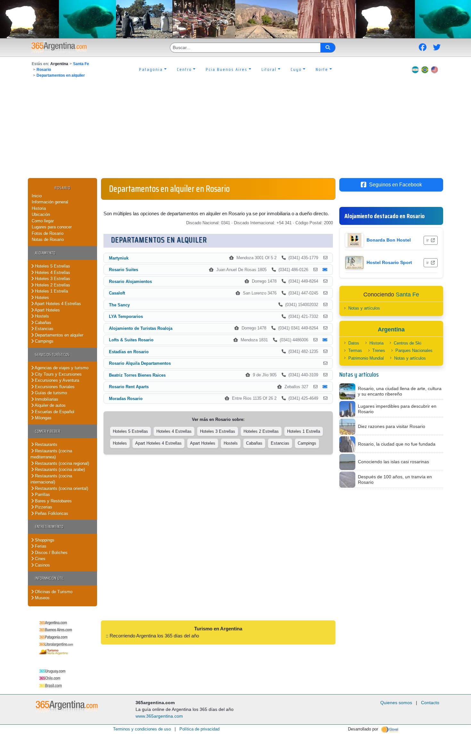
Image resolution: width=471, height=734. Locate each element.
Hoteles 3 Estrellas (52, 278)
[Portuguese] (425, 69)
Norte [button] (322, 69)
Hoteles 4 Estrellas (52, 272)
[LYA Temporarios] (325, 316)
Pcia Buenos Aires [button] (226, 69)
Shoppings (44, 540)
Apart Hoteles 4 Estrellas (57, 303)
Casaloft (117, 293)
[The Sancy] (325, 305)
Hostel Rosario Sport (389, 262)
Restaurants (45, 444)
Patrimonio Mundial (366, 358)
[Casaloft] (325, 293)
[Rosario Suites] (315, 270)
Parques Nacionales (414, 350)
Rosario (44, 69)
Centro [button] (184, 69)
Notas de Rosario (48, 239)
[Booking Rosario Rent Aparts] (325, 387)
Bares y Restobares (53, 501)
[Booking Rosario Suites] (325, 270)
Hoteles (41, 297)
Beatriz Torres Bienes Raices (137, 375)
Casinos (42, 565)
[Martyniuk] (325, 258)
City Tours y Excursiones (58, 374)
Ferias (40, 546)
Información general (50, 202)
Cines (39, 558)
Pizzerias (43, 507)
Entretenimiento (49, 526)
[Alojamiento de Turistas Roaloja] (325, 328)
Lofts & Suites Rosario (131, 339)
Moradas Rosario (126, 398)
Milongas (43, 417)
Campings (44, 341)
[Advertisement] (235, 130)
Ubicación (41, 214)
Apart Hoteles (47, 310)
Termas (355, 350)
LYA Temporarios (126, 316)
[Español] (415, 69)
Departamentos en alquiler (61, 75)
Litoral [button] (269, 69)
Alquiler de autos (50, 405)
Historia (39, 208)
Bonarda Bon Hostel (389, 240)
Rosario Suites (123, 269)
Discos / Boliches (51, 552)
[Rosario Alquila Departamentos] (325, 363)
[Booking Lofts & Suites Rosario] (325, 340)
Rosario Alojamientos (130, 281)
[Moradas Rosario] (325, 398)
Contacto (430, 702)
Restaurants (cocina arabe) (59, 469)
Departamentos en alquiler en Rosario (169, 189)
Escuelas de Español (54, 411)
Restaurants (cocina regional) (61, 463)
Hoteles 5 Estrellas (52, 266)
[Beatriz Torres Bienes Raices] (325, 375)
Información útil (49, 578)
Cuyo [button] (296, 69)
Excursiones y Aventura (56, 380)
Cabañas (42, 322)
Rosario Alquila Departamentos (140, 363)
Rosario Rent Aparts (129, 386)
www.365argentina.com (159, 716)
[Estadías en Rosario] (325, 351)
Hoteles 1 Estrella (51, 291)
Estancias (44, 328)
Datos (353, 343)
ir (428, 240)
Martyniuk (118, 258)
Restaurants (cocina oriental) (61, 488)
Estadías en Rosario (129, 351)
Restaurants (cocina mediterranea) (51, 454)
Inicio (37, 195)
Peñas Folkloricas (51, 513)
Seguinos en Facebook (395, 184)
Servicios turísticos (52, 354)
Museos (42, 597)
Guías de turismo (50, 392)
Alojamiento (45, 253)
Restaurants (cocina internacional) (51, 479)
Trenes (378, 350)
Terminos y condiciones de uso (142, 729)
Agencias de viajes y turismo (61, 367)
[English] (434, 69)
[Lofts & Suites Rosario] (315, 340)
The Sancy (119, 305)
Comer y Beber (47, 431)
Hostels (41, 316)
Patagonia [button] (151, 69)
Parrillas (42, 494)
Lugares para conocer (52, 227)
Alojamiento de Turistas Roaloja (140, 328)
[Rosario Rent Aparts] (315, 387)
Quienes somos (396, 702)
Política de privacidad (199, 729)
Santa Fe (81, 64)
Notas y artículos (364, 308)
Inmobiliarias (46, 399)
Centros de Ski (407, 343)
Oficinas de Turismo (53, 591)
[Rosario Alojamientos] (325, 281)
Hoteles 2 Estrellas (52, 285)
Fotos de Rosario (47, 233)
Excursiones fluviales (54, 386)
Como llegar (43, 220)
